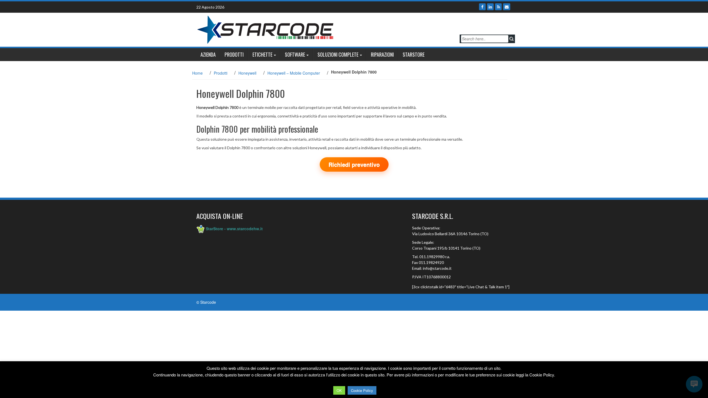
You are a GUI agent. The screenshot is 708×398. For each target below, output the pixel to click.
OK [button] (339, 390)
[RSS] (498, 6)
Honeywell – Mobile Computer (293, 73)
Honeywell (247, 73)
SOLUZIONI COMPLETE (337, 54)
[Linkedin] (490, 6)
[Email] (506, 6)
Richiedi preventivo (354, 164)
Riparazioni (382, 54)
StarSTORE (414, 54)
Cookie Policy (362, 390)
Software (295, 54)
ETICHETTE (262, 54)
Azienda (208, 54)
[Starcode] (265, 29)
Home (197, 73)
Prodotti (234, 54)
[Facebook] (482, 6)
